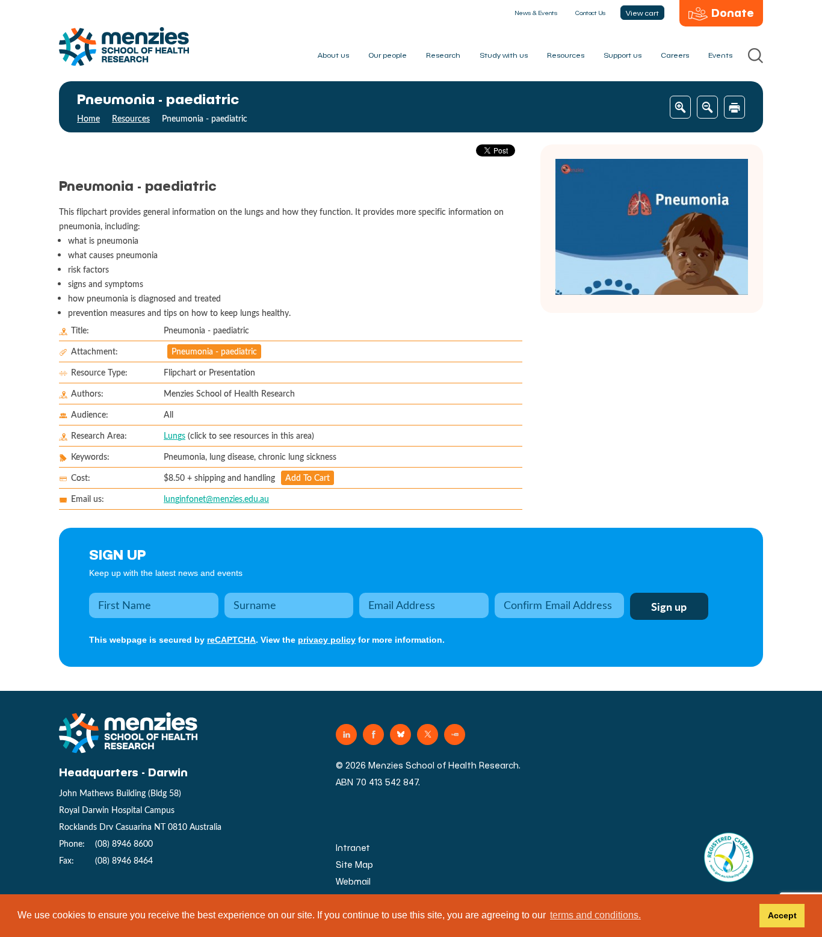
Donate (732, 12)
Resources (565, 55)
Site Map (354, 864)
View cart (642, 12)
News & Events (536, 12)
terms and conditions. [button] (595, 915)
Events (720, 55)
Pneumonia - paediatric (214, 351)
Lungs (174, 435)
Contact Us (590, 12)
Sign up (117, 554)
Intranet (353, 848)
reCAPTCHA (231, 640)
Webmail (353, 881)
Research (443, 55)
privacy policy (327, 640)
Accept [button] (782, 915)
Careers (675, 55)
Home (88, 118)
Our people (387, 55)
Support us (622, 55)
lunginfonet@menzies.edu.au (216, 498)
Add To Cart (307, 477)
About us (333, 55)
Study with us (504, 55)
